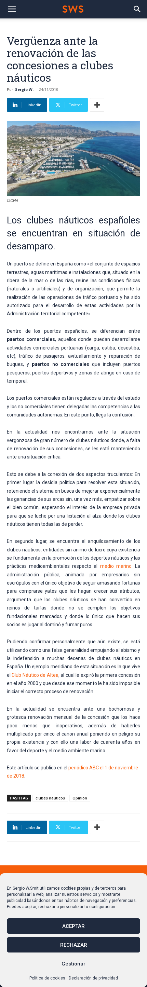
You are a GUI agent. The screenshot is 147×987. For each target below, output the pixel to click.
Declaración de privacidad (93, 978)
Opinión (79, 797)
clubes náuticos (50, 797)
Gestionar (73, 964)
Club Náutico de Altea (35, 675)
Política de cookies (47, 978)
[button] (12, 9)
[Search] (137, 9)
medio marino (116, 566)
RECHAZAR (73, 945)
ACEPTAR (73, 926)
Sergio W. (24, 89)
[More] (97, 105)
